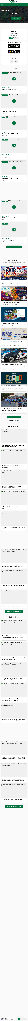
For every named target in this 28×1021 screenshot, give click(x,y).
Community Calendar (14, 260)
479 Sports (5, 132)
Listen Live (16, 18)
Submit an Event (14, 420)
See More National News (14, 806)
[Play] (19, 1019)
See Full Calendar (14, 417)
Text (17, 37)
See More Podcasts (14, 247)
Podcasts (14, 69)
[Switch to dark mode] (2, 5)
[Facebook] (12, 62)
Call (12, 37)
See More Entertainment (14, 611)
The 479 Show (5, 87)
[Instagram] (16, 62)
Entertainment (14, 426)
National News (14, 617)
